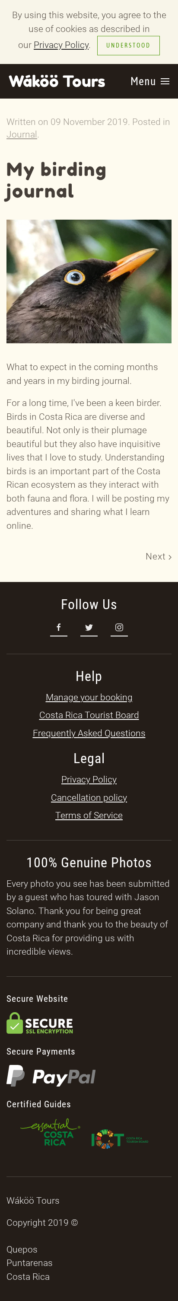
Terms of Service (89, 815)
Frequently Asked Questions (89, 733)
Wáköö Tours (57, 81)
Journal (21, 134)
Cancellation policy (89, 798)
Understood (128, 45)
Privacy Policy (61, 45)
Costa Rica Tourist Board (89, 715)
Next (157, 556)
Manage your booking (89, 697)
